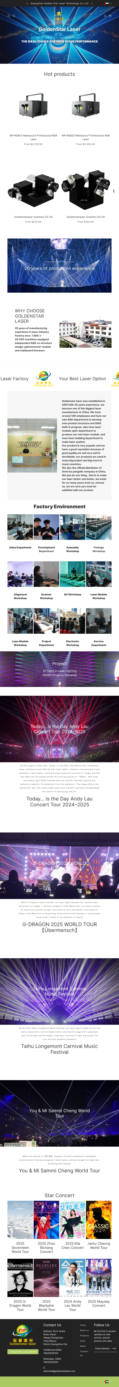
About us (84, 1330)
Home (83, 1325)
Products (84, 1335)
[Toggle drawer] (8, 16)
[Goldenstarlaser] (59, 16)
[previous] (27, 3)
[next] (92, 3)
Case (82, 1341)
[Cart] (110, 16)
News (83, 1346)
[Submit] (114, 1348)
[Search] (14, 16)
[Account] (105, 16)
